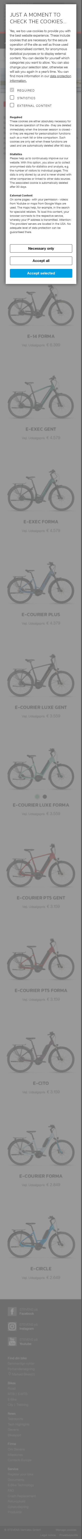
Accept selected (41, 273)
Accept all (41, 261)
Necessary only (41, 248)
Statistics (26, 98)
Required (26, 90)
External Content (34, 105)
